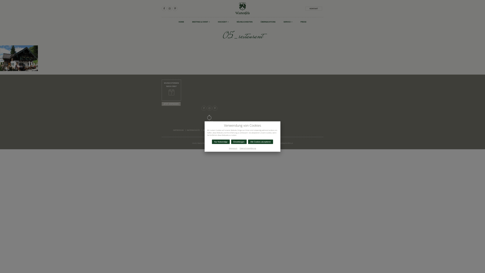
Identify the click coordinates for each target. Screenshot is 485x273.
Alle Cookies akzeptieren (260, 142)
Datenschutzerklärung (248, 148)
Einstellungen (238, 142)
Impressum (233, 148)
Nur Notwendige (220, 142)
